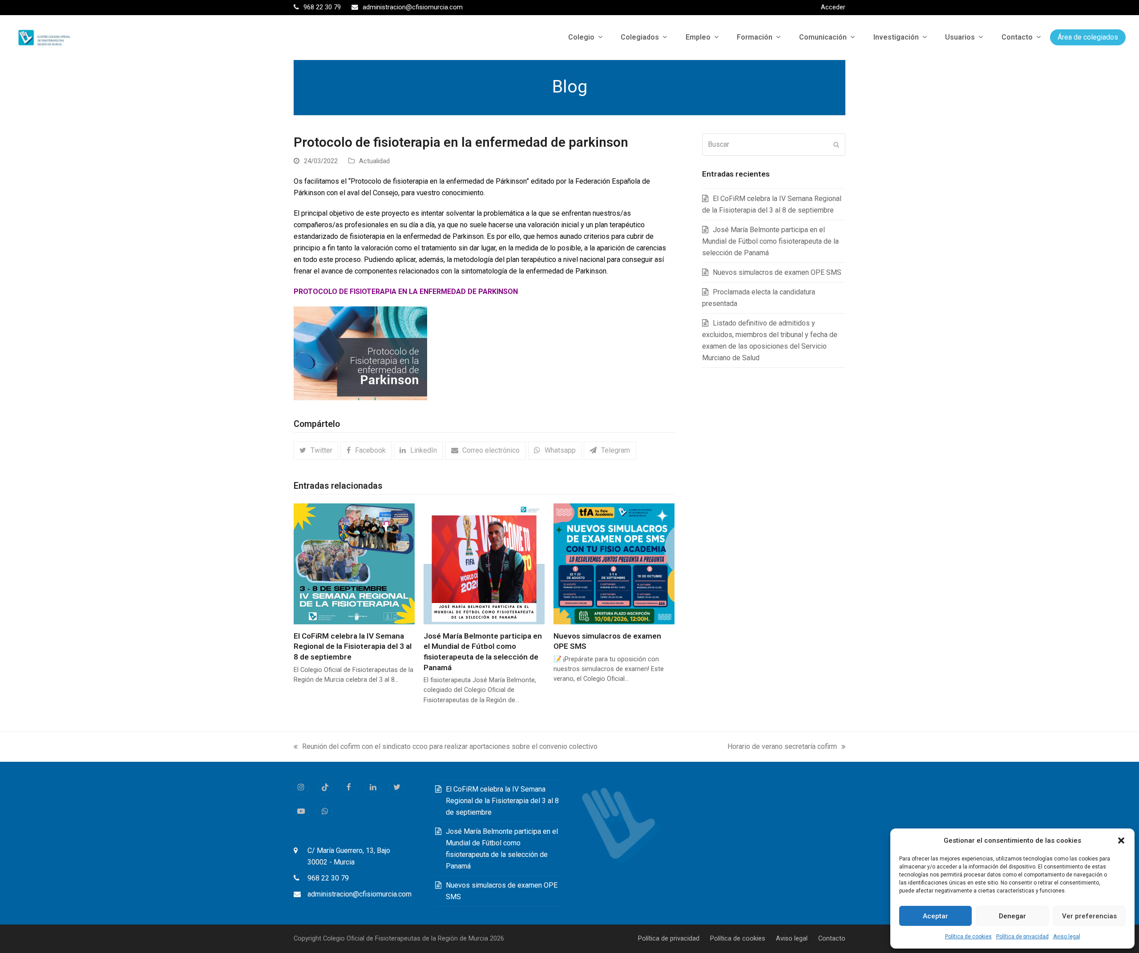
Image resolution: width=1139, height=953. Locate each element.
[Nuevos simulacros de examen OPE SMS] (614, 563)
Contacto (831, 938)
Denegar (1012, 916)
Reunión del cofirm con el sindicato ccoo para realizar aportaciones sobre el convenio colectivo (446, 747)
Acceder (833, 7)
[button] (1121, 840)
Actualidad (374, 161)
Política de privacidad (1022, 936)
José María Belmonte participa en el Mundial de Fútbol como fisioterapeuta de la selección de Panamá (770, 241)
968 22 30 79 (328, 878)
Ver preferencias (1089, 916)
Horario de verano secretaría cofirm (782, 747)
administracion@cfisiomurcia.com (359, 894)
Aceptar (935, 916)
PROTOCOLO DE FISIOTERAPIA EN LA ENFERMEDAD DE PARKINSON (406, 291)
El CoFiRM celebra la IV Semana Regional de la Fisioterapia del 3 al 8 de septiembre (353, 646)
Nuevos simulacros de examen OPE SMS (777, 272)
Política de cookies (968, 936)
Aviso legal (1066, 936)
